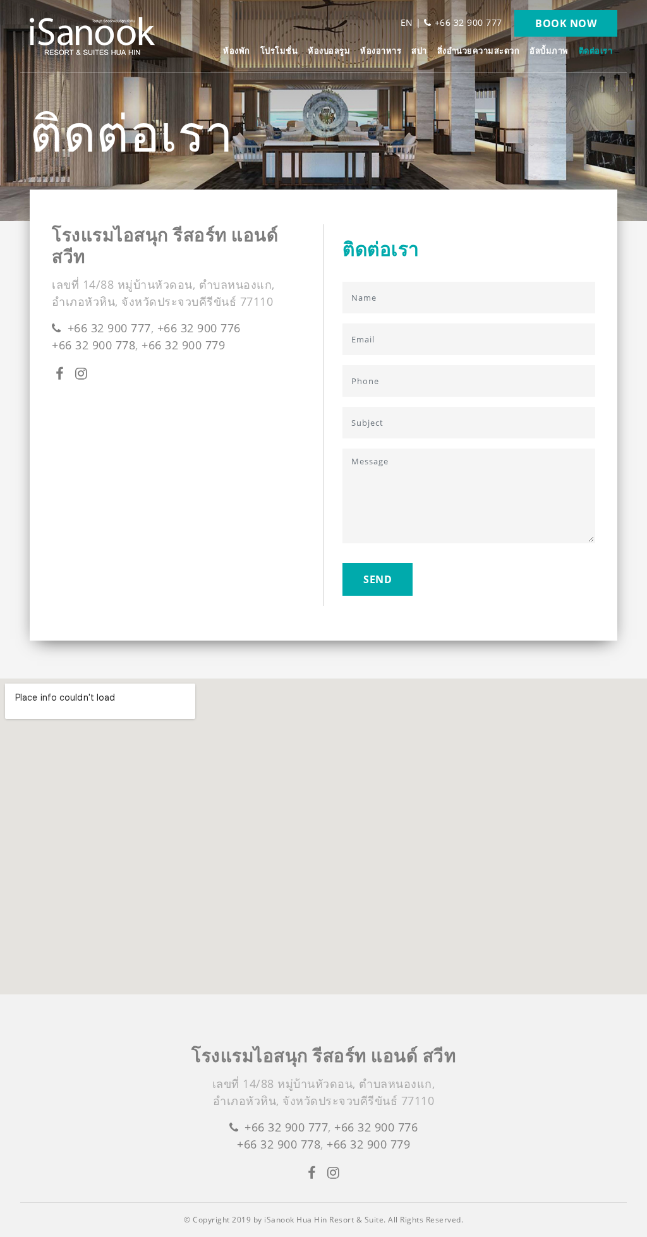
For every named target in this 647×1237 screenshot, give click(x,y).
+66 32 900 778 (93, 345)
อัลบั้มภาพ (549, 50)
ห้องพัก (236, 50)
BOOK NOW (565, 23)
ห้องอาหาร (380, 50)
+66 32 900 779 (183, 345)
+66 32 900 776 (199, 327)
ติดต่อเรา (596, 50)
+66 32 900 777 (468, 22)
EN (407, 22)
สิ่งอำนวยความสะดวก (478, 50)
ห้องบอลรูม (329, 50)
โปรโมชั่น (279, 50)
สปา (419, 50)
